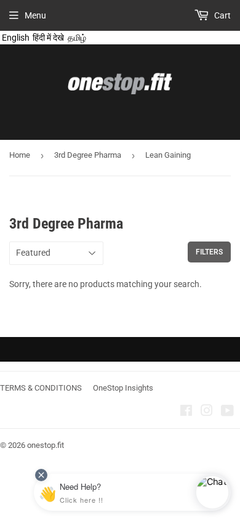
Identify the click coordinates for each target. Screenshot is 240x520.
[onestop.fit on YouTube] (227, 412)
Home (19, 155)
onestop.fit (45, 445)
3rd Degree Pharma (87, 155)
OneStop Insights (123, 387)
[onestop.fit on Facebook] (186, 412)
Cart (221, 15)
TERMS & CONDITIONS (41, 387)
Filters (209, 252)
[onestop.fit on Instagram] (207, 412)
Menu (35, 15)
